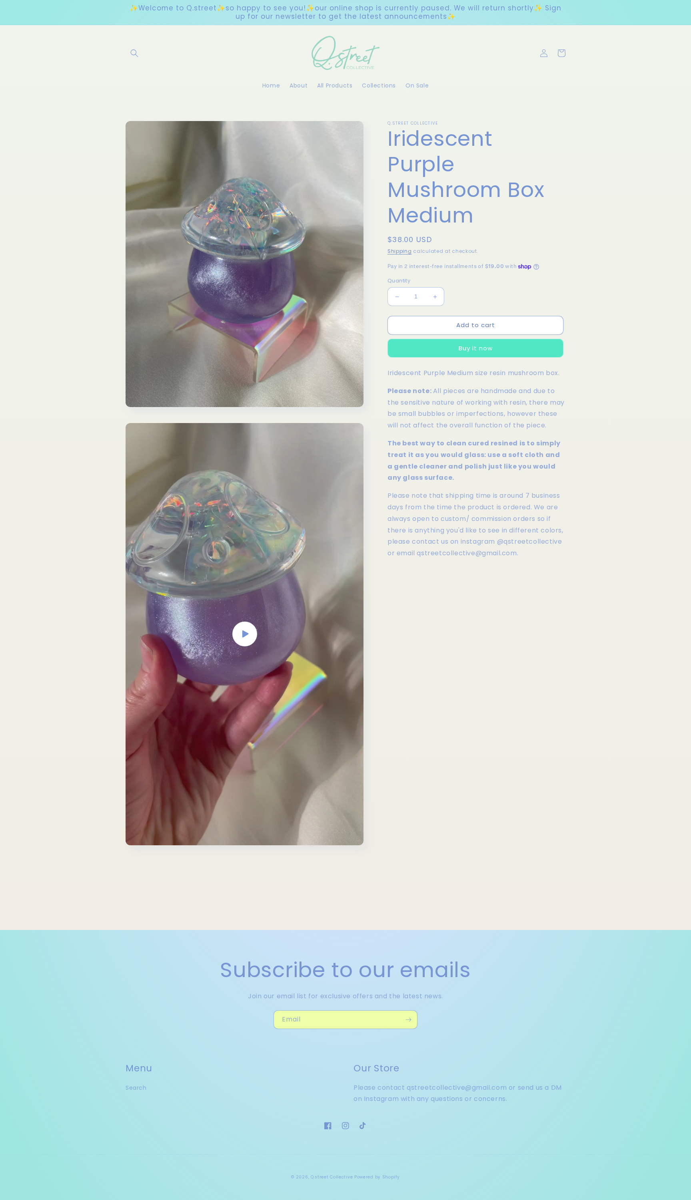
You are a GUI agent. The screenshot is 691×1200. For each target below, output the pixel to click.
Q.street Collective (332, 1177)
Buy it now (476, 348)
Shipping (399, 251)
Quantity (398, 281)
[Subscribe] (408, 1019)
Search (136, 1088)
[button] (134, 53)
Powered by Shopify (377, 1177)
